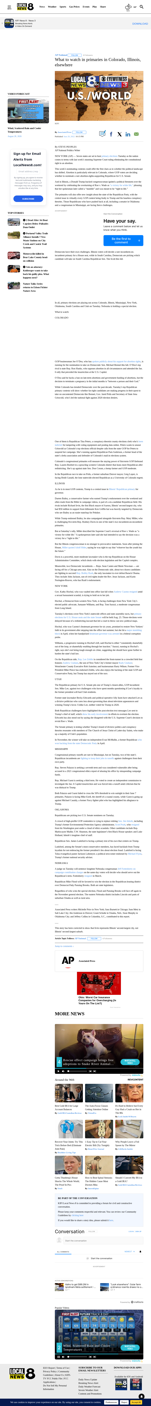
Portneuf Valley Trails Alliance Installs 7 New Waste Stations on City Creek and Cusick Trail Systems (35, 240)
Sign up (138, 1231)
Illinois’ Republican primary (122, 489)
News (42, 6)
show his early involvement (95, 714)
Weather (52, 6)
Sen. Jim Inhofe (125, 821)
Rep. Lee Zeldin (85, 659)
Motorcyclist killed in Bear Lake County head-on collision (35, 257)
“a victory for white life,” (121, 185)
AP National (80, 938)
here (111, 1220)
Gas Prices (74, 6)
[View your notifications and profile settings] (140, 1252)
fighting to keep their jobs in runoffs (97, 758)
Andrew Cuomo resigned (125, 591)
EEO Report (49, 1368)
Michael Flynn (135, 854)
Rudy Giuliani (125, 663)
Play (94, 6)
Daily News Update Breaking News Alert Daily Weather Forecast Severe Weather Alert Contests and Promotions (90, 1386)
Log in (131, 1231)
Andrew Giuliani (70, 663)
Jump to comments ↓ (64, 946)
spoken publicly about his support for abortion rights (116, 361)
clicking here (77, 1215)
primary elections (110, 156)
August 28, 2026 (15, 136)
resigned (135, 824)
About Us (59, 1375)
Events (86, 6)
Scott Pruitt (120, 824)
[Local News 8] (25, 6)
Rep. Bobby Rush (84, 573)
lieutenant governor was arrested (105, 633)
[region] (99, 1266)
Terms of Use (62, 1368)
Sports (63, 6)
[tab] (63, 1251)
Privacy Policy (50, 1371)
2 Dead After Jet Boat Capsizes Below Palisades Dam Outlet (35, 223)
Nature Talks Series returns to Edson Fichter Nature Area (35, 287)
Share (103, 6)
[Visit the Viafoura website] (137, 1302)
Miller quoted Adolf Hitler (74, 547)
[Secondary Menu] (11, 7)
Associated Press (64, 132)
